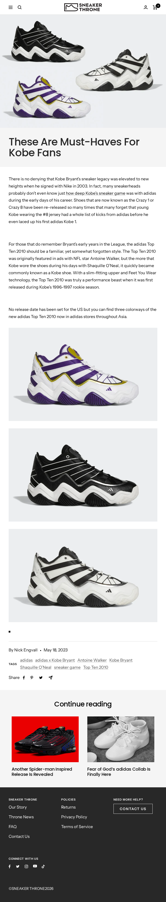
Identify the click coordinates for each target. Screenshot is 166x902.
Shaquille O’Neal (35, 667)
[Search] (20, 7)
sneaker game (67, 667)
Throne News (21, 816)
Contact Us (19, 836)
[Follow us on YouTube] (35, 866)
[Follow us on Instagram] (26, 866)
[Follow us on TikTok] (43, 866)
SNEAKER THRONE (28, 888)
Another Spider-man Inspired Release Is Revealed (42, 771)
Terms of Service (77, 826)
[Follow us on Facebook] (10, 866)
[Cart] (155, 7)
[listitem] (24, 678)
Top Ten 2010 (95, 667)
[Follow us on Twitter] (18, 866)
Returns (68, 807)
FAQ (13, 826)
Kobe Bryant (120, 660)
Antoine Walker (92, 660)
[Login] (146, 7)
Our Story (18, 807)
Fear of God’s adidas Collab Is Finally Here (118, 771)
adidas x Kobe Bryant (55, 660)
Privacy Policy (74, 816)
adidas (26, 660)
